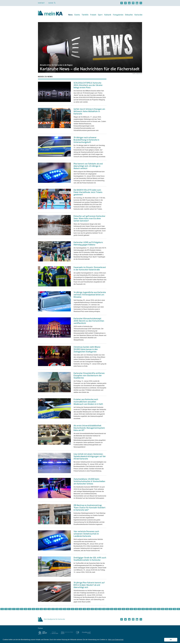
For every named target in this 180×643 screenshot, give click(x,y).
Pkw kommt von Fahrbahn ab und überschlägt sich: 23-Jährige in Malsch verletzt (88, 166)
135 (84, 609)
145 (123, 609)
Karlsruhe (138, 15)
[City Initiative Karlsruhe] (77, 633)
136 (88, 609)
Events (77, 15)
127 (53, 609)
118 (18, 609)
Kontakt (41, 3)
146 (127, 609)
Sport (100, 15)
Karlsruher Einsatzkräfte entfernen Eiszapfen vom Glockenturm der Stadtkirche (89, 375)
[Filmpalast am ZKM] (86, 633)
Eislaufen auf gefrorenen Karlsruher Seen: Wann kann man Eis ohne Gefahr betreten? (89, 218)
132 (72, 609)
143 (116, 609)
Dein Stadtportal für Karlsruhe (54, 619)
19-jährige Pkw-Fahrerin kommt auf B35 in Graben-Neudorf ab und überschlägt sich (89, 585)
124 (41, 609)
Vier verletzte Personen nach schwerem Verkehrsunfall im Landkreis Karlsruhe (86, 533)
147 (131, 609)
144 (119, 609)
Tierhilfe (85, 15)
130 (65, 609)
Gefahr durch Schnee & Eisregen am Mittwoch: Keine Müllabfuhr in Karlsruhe (89, 111)
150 (143, 609)
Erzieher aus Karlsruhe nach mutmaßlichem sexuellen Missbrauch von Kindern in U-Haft (88, 401)
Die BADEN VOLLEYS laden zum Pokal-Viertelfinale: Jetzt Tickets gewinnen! (88, 192)
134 (80, 609)
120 (25, 609)
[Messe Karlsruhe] (54, 633)
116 (10, 609)
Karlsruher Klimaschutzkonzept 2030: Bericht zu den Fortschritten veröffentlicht (89, 320)
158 (174, 609)
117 (14, 609)
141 (108, 609)
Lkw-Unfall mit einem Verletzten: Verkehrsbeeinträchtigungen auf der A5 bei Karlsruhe (90, 456)
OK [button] (171, 639)
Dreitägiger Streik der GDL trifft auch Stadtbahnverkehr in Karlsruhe (90, 558)
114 (2, 609)
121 (29, 609)
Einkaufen (129, 15)
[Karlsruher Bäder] (67, 633)
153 (155, 609)
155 (163, 609)
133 (76, 609)
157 (170, 609)
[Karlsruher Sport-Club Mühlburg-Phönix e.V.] (42, 633)
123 (37, 609)
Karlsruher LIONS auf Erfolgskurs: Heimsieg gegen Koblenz (88, 243)
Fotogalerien (118, 15)
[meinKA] (50, 13)
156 (166, 609)
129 (61, 609)
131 (69, 609)
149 (139, 609)
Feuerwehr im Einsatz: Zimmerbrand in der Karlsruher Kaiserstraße (90, 268)
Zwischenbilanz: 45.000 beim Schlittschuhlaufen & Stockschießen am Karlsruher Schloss (89, 481)
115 (6, 609)
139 (100, 609)
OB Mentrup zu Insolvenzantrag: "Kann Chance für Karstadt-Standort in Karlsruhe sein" (89, 507)
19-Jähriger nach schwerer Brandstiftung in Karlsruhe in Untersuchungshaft (86, 139)
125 (45, 609)
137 (92, 609)
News (70, 15)
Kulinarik (107, 15)
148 (135, 609)
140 (104, 609)
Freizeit (93, 15)
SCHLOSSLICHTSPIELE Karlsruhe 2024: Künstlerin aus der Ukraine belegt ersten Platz (88, 85)
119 (22, 609)
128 (57, 609)
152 (151, 609)
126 (49, 609)
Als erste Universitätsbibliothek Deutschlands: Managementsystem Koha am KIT (89, 428)
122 (33, 609)
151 (147, 609)
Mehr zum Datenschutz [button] (115, 639)
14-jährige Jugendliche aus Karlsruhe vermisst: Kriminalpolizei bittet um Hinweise (90, 294)
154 (159, 609)
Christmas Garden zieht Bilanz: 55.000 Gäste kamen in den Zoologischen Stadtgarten (87, 349)
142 (112, 609)
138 (96, 609)
